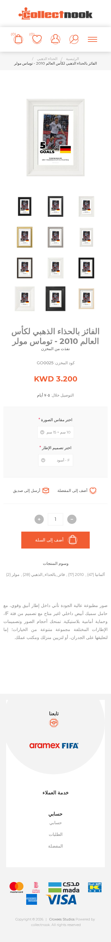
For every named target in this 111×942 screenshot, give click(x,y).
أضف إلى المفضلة (72, 490)
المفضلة (55, 846)
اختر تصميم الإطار (56, 447)
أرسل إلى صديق (26, 490)
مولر (15, 574)
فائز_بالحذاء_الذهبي (48, 574)
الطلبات (56, 834)
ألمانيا (100, 574)
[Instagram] (53, 722)
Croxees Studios (62, 919)
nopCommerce (69, 930)
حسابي (55, 822)
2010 (79, 574)
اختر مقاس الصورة (56, 419)
